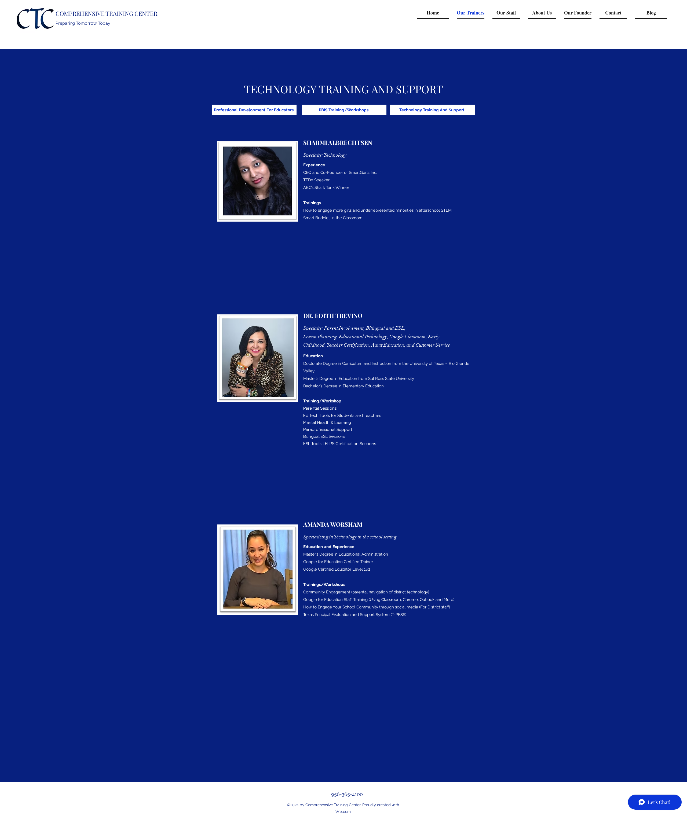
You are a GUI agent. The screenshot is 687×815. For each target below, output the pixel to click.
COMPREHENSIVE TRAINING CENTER (106, 13)
